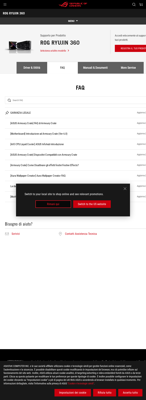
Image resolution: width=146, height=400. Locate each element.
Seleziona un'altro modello (53, 50)
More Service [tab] (128, 67)
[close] (125, 188)
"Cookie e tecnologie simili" (80, 383)
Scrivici (16, 233)
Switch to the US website (92, 204)
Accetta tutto (130, 392)
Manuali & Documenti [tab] (95, 67)
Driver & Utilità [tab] (32, 67)
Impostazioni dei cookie (72, 392)
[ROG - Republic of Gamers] (73, 4)
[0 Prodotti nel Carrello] (141, 4)
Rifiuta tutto (104, 392)
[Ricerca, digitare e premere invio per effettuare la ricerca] (134, 4)
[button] (5, 4)
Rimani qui (53, 204)
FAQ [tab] (62, 67)
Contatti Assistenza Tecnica (81, 233)
